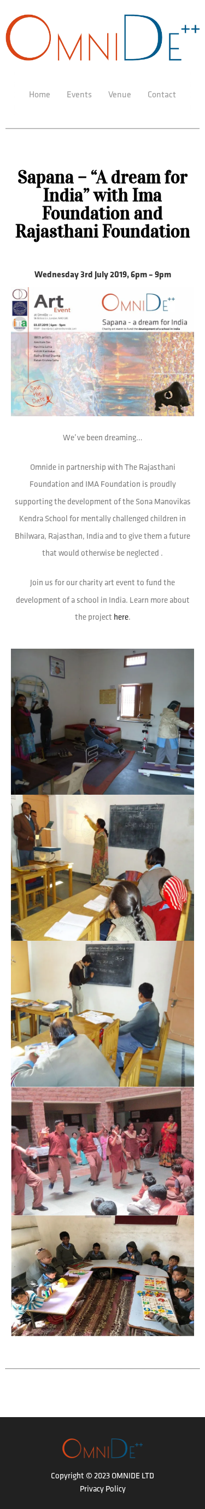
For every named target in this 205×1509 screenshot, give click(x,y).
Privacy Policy (103, 1488)
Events (79, 94)
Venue (119, 94)
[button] (102, 720)
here (121, 616)
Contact (162, 94)
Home (39, 94)
